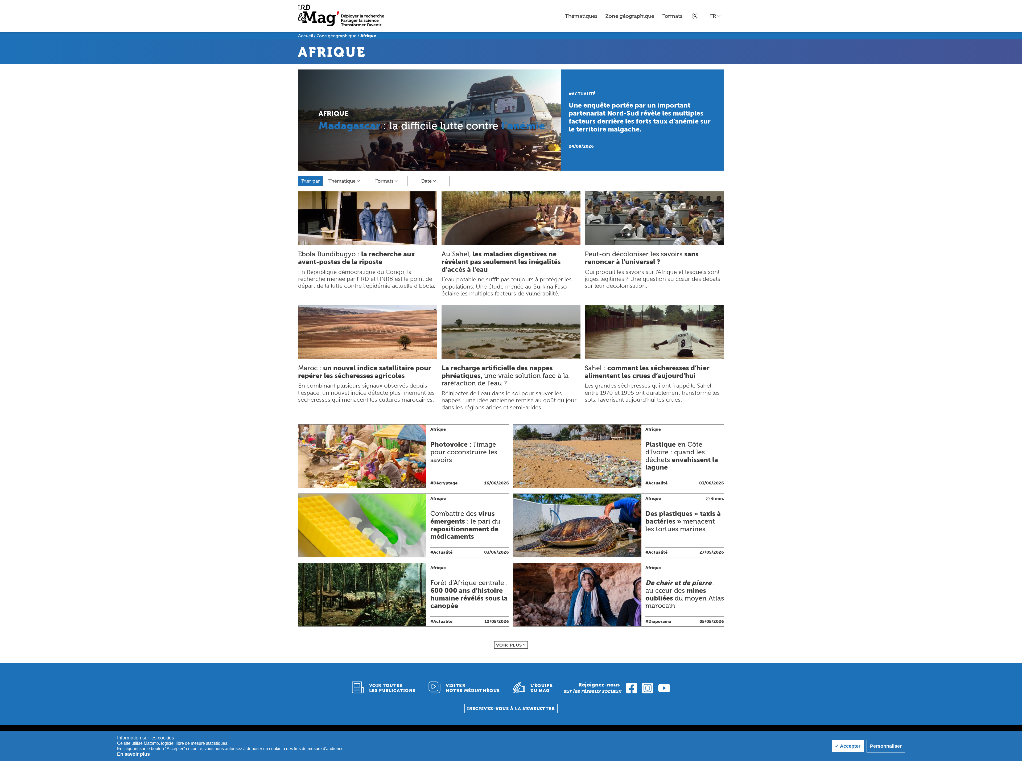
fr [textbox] (713, 16)
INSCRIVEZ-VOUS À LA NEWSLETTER (511, 708)
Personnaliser (886, 746)
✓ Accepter (847, 746)
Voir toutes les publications (392, 688)
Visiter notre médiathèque (473, 688)
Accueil (305, 35)
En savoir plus (133, 754)
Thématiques (581, 16)
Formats (672, 16)
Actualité (583, 93)
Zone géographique (629, 16)
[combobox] (715, 16)
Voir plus (509, 645)
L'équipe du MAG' (541, 688)
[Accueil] (341, 16)
